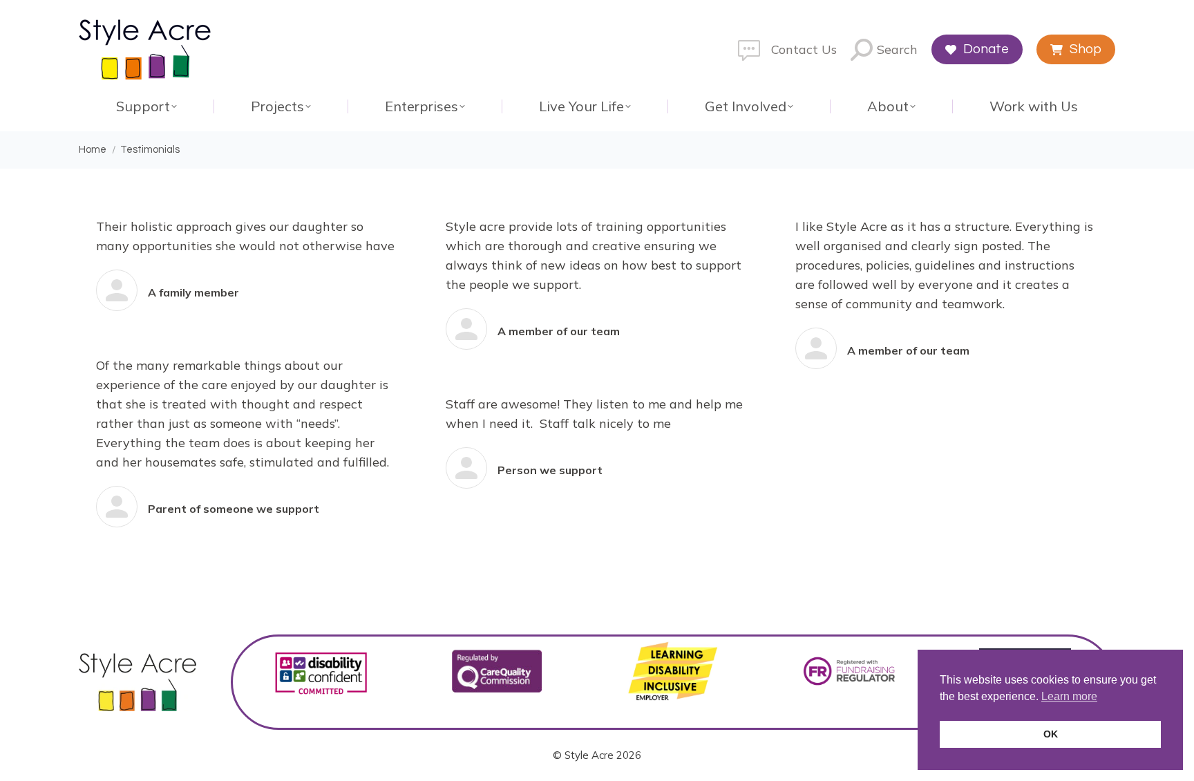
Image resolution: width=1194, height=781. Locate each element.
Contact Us (803, 49)
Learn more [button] (1069, 696)
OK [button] (1050, 734)
